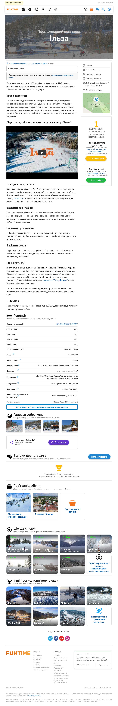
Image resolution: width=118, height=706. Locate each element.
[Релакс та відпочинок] (56, 9)
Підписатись (103, 665)
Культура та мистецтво (38, 659)
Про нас (57, 655)
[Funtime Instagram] (67, 638)
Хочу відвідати (97, 158)
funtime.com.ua (34, 696)
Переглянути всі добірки (72, 510)
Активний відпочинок (18, 63)
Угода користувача (61, 678)
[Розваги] (43, 9)
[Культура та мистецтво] (30, 9)
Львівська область (44, 514)
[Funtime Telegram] (51, 638)
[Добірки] (91, 9)
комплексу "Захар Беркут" (55, 280)
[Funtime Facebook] (56, 638)
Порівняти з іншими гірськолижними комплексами (43, 407)
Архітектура (37, 655)
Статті (56, 663)
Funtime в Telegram (14, 3)
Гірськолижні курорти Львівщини (17, 515)
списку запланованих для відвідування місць (96, 150)
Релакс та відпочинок (41, 670)
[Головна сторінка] (7, 63)
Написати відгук (99, 456)
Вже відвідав (97, 180)
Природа (36, 662)
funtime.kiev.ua (105, 688)
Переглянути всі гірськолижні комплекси (99, 619)
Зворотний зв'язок (105, 3)
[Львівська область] (45, 502)
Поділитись (60, 442)
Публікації (57, 665)
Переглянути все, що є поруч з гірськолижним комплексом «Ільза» (99, 567)
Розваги (36, 665)
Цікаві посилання (60, 673)
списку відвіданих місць (96, 173)
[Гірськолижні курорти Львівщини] (18, 502)
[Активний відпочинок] (49, 9)
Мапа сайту (58, 670)
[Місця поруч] (85, 9)
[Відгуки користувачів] (97, 9)
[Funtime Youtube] (62, 638)
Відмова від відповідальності (60, 681)
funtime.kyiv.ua (90, 688)
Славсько (18, 198)
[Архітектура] (23, 9)
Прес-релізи (58, 668)
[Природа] (36, 9)
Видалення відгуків (61, 676)
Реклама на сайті (60, 660)
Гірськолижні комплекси (38, 63)
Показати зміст (17, 68)
